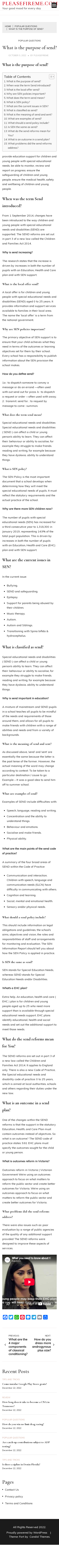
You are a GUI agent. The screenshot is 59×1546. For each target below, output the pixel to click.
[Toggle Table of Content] (50, 76)
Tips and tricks (11, 1379)
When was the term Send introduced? (28, 85)
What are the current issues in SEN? (27, 106)
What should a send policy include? (28, 122)
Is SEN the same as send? (23, 127)
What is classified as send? (22, 110)
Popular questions (29, 41)
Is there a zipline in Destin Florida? (21, 1464)
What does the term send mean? (25, 97)
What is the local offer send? (23, 89)
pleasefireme (41, 55)
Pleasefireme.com (30, 3)
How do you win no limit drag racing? (23, 1424)
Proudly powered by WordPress (27, 1532)
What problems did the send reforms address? (30, 145)
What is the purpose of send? (23, 81)
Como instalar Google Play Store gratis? (24, 1384)
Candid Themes (40, 1536)
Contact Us (12, 1489)
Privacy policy (14, 1496)
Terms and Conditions (19, 1503)
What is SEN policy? (18, 102)
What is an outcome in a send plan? (29, 139)
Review (6, 1397)
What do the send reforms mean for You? (29, 133)
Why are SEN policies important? (26, 93)
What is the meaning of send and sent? (29, 114)
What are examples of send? (25, 118)
